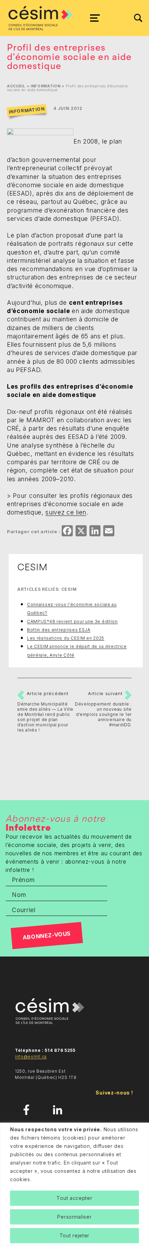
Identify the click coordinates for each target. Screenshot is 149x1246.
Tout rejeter (74, 1235)
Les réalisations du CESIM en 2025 (65, 638)
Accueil (16, 86)
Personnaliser (74, 1217)
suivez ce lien (65, 512)
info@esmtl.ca (31, 1056)
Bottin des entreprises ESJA (58, 629)
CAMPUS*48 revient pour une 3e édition (72, 621)
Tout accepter (74, 1198)
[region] (74, 1184)
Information (45, 86)
